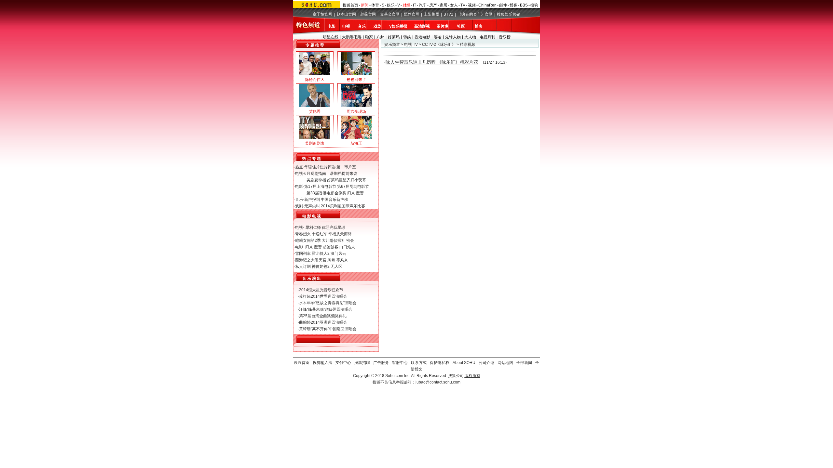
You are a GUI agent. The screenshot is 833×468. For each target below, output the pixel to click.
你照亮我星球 (333, 227)
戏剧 (377, 26)
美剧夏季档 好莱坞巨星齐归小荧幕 (336, 180)
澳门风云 (338, 253)
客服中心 (400, 362)
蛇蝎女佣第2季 (308, 240)
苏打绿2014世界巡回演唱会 (323, 296)
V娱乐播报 (398, 26)
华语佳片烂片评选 (319, 167)
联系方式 (419, 362)
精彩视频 (467, 44)
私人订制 (303, 266)
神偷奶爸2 (321, 266)
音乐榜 (505, 37)
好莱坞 (394, 37)
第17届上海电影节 (320, 186)
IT (414, 5)
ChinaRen (487, 5)
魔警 (360, 193)
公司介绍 (486, 362)
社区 (461, 26)
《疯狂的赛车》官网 (475, 14)
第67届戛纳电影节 (353, 186)
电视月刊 (487, 37)
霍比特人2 (321, 253)
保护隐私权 (439, 362)
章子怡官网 (322, 14)
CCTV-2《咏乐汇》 (439, 44)
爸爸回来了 (356, 79)
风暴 (331, 260)
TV (462, 5)
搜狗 (534, 5)
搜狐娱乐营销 (508, 14)
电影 (331, 26)
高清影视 (422, 26)
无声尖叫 (312, 206)
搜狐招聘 (362, 362)
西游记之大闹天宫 (310, 260)
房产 (433, 5)
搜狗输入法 (322, 362)
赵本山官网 (346, 14)
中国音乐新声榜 (334, 199)
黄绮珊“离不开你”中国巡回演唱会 (327, 329)
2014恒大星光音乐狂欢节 (321, 290)
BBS (524, 5)
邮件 (503, 5)
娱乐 (391, 5)
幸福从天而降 (340, 234)
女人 (454, 5)
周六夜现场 (356, 111)
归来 (351, 193)
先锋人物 (453, 37)
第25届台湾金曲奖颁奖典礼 (323, 316)
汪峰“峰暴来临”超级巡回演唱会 (325, 309)
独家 (369, 37)
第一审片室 (346, 167)
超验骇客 (330, 247)
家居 (443, 5)
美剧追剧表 (314, 143)
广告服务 (381, 362)
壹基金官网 (390, 14)
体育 (375, 5)
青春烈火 (303, 234)
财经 (406, 5)
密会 (350, 240)
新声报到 (312, 199)
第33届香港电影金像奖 (326, 193)
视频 (472, 5)
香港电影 (422, 37)
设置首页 (301, 362)
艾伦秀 (315, 111)
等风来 (342, 260)
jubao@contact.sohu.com (438, 382)
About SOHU (464, 362)
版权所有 (472, 375)
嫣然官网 (411, 14)
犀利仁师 (313, 227)
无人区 (336, 266)
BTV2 (448, 14)
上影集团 (431, 14)
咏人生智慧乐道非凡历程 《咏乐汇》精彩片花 (432, 62)
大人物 (470, 37)
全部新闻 (524, 362)
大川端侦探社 (333, 240)
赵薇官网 (368, 14)
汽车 (423, 5)
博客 (513, 5)
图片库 (442, 26)
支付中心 (343, 362)
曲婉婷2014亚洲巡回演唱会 (323, 322)
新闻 (365, 5)
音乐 (362, 26)
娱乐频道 (392, 44)
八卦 (380, 37)
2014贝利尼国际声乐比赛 (343, 206)
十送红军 (319, 234)
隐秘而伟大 (314, 79)
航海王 (356, 143)
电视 (346, 26)
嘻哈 (438, 37)
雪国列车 (303, 253)
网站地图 (505, 362)
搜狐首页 (350, 5)
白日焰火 (347, 247)
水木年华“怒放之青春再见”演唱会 (327, 303)
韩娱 (407, 37)
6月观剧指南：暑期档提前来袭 (330, 173)
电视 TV (411, 44)
